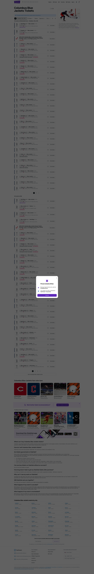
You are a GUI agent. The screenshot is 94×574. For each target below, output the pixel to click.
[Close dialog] (56, 278)
